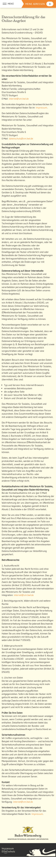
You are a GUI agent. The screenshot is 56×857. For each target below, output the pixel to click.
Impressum (41, 107)
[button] (5, 851)
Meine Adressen (38, 3)
